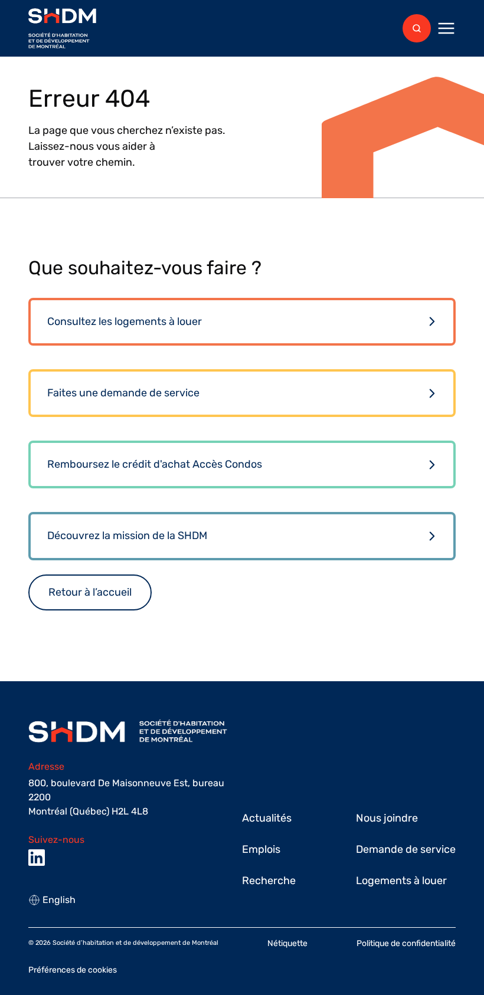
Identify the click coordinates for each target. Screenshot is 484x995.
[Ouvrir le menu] (446, 28)
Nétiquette (287, 943)
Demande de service (406, 849)
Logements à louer (401, 880)
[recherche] (417, 28)
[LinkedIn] (36, 857)
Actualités (267, 818)
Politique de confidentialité (406, 943)
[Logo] (62, 28)
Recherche (269, 880)
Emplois (261, 849)
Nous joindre (387, 818)
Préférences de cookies (72, 970)
